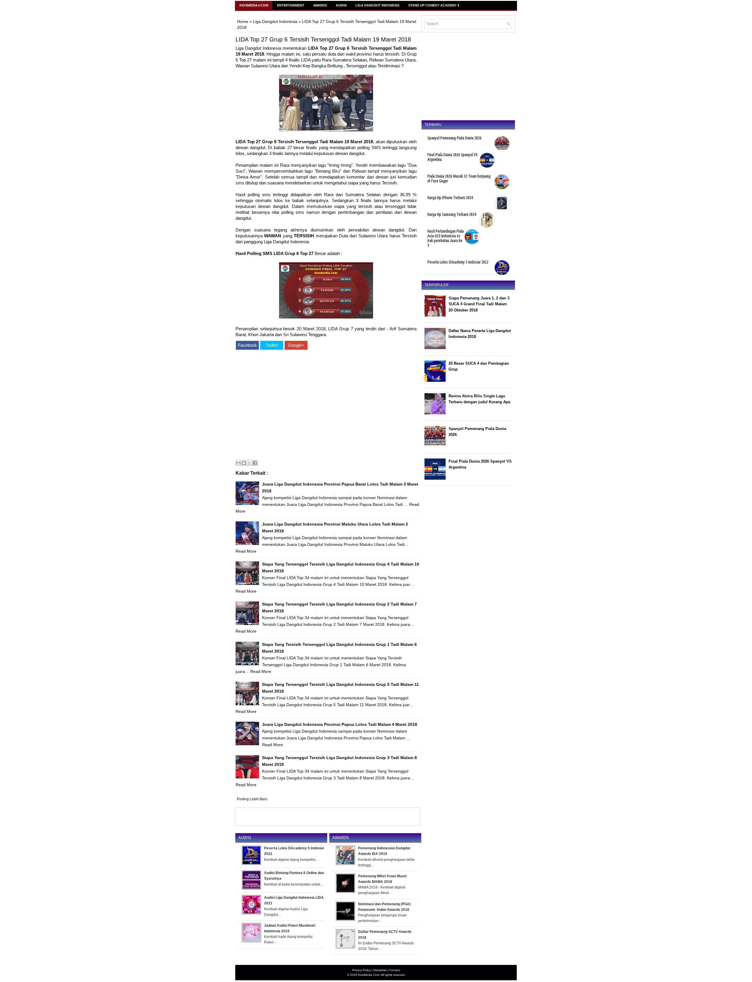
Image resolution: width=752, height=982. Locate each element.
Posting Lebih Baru (252, 799)
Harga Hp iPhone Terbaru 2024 (450, 197)
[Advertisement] (326, 405)
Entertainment (290, 5)
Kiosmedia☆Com (253, 5)
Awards (320, 5)
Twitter (272, 345)
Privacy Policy (361, 970)
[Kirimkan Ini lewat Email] (238, 463)
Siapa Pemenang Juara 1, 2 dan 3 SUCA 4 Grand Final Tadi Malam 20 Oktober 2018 (479, 304)
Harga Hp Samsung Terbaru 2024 (451, 214)
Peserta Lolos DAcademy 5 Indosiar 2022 (458, 262)
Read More (246, 551)
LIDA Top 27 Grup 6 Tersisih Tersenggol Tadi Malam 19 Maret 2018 (323, 39)
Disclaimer (380, 970)
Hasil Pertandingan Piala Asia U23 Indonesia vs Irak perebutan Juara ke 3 (445, 238)
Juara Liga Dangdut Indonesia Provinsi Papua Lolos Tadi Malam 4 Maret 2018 (339, 724)
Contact (395, 970)
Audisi (341, 5)
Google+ (296, 345)
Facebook (247, 345)
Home (242, 21)
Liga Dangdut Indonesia (377, 5)
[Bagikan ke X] (249, 463)
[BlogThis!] (244, 463)
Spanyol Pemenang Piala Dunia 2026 (454, 138)
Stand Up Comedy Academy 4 (433, 5)
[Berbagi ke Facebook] (255, 463)
